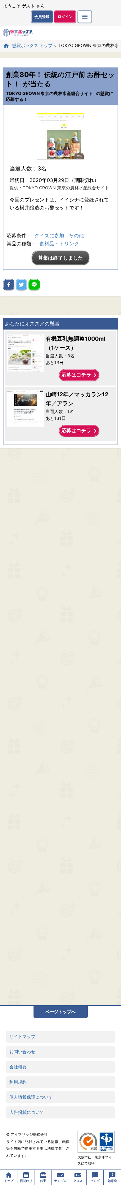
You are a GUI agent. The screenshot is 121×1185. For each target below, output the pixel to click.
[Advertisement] (60, 726)
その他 (76, 235)
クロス (78, 1181)
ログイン (65, 16)
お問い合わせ (22, 1051)
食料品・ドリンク (59, 243)
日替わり (26, 1181)
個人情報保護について (31, 1097)
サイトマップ (22, 1036)
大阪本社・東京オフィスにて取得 (95, 1160)
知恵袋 (112, 1181)
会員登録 (41, 16)
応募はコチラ (80, 375)
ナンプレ (60, 1181)
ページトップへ (60, 1011)
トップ (8, 1181)
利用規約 (18, 1081)
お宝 (43, 1181)
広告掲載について (26, 1112)
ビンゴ (95, 1181)
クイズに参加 (49, 235)
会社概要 (18, 1066)
